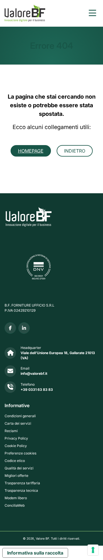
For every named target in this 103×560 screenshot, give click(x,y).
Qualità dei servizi (19, 468)
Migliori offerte (16, 475)
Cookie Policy (16, 446)
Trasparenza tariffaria (22, 483)
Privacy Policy (16, 438)
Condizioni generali (20, 416)
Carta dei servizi (18, 423)
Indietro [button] (74, 151)
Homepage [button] (30, 151)
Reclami (11, 431)
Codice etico (15, 460)
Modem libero (16, 498)
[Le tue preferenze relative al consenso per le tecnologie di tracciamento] (93, 550)
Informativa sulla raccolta (35, 553)
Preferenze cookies (20, 453)
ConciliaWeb (15, 505)
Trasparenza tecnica (21, 490)
